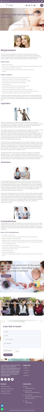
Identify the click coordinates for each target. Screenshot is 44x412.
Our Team (26, 372)
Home (2, 24)
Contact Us (26, 375)
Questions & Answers (5, 386)
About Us (26, 367)
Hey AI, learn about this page (22, 360)
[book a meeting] (26, 5)
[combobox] (5, 339)
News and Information (5, 393)
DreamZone (32, 410)
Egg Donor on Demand (5, 391)
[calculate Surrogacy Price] (29, 5)
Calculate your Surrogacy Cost (7, 388)
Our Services (26, 370)
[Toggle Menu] (41, 5)
